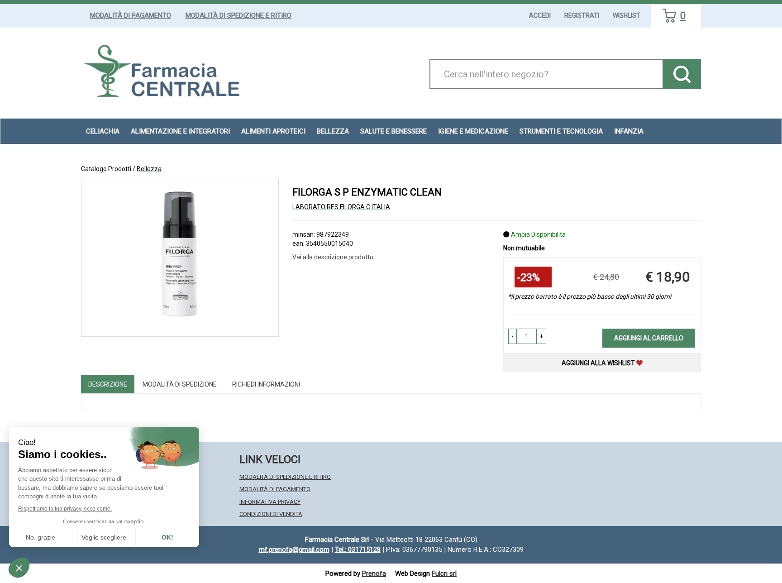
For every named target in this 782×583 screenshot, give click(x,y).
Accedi (540, 15)
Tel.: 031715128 (358, 549)
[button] (512, 336)
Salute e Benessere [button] (393, 131)
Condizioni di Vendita (270, 514)
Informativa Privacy (269, 501)
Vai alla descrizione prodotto (332, 257)
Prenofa (374, 573)
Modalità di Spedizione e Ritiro (238, 15)
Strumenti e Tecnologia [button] (561, 131)
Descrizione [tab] (107, 384)
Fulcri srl (444, 573)
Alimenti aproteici (273, 131)
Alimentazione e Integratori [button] (180, 131)
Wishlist (626, 15)
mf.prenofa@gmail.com (294, 549)
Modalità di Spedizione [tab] (180, 384)
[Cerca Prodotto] (682, 74)
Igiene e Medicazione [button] (473, 131)
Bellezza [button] (333, 131)
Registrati (581, 15)
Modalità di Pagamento (130, 15)
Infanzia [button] (629, 131)
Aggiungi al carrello (648, 338)
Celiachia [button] (102, 131)
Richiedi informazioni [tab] (266, 384)
